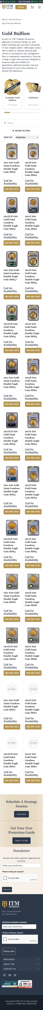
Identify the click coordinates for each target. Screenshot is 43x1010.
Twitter (15, 975)
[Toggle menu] (39, 7)
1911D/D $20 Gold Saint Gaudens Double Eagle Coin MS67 (11, 760)
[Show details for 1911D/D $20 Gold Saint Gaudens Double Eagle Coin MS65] (12, 527)
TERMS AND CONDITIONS (26, 1004)
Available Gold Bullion (12, 99)
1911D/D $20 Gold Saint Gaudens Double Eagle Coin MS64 (11, 437)
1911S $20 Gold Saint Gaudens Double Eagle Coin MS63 (32, 330)
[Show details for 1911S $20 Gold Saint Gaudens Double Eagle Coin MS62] (33, 205)
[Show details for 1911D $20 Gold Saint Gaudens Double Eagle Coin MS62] (33, 151)
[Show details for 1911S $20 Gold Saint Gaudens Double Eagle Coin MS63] (33, 312)
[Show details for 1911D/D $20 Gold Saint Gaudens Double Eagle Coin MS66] (12, 635)
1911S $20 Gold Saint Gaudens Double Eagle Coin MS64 (32, 437)
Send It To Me (21, 841)
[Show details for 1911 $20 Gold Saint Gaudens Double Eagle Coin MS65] (12, 473)
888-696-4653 (12, 189)
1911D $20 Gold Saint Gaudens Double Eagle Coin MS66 (32, 599)
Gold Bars (33, 98)
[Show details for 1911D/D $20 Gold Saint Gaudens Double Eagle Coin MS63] (12, 312)
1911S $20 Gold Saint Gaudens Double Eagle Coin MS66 (32, 653)
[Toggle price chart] (22, 1)
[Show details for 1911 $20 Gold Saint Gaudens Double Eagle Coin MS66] (12, 581)
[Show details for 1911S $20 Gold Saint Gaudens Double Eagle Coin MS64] (33, 420)
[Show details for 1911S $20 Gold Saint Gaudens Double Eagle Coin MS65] (33, 527)
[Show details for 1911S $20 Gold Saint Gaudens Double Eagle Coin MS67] (33, 742)
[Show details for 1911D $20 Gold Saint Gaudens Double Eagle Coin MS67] (33, 689)
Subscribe (7, 889)
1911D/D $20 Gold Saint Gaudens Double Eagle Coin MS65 (11, 545)
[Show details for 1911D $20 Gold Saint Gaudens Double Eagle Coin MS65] (33, 473)
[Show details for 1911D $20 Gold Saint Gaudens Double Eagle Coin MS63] (33, 258)
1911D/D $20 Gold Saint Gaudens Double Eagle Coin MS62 (11, 222)
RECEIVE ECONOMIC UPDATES (15, 922)
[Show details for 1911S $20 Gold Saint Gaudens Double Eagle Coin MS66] (33, 635)
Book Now (21, 814)
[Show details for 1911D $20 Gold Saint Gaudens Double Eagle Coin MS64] (33, 366)
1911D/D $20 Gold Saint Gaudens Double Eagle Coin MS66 (11, 653)
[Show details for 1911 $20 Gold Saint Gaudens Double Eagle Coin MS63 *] (12, 258)
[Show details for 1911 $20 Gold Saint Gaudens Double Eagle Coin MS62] (12, 151)
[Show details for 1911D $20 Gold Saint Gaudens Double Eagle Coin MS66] (33, 581)
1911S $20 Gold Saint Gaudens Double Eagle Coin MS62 (32, 222)
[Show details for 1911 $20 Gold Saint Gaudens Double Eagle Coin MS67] (12, 689)
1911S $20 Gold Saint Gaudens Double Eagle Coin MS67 (32, 760)
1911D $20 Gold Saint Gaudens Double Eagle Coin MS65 (32, 491)
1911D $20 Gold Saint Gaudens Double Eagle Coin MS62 (32, 169)
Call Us (21, 7)
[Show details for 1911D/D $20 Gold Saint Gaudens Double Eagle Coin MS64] (12, 420)
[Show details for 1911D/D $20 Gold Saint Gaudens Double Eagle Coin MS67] (12, 742)
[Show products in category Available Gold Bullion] (12, 87)
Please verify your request (13, 872)
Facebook (4, 975)
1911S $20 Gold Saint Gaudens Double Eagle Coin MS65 (32, 545)
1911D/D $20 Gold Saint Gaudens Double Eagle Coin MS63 (11, 330)
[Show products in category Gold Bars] (33, 87)
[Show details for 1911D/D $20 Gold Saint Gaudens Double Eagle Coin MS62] (12, 205)
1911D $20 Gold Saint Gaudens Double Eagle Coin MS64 (32, 384)
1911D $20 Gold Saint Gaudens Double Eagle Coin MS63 (32, 276)
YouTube (9, 975)
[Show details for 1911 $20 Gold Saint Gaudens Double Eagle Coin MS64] (12, 366)
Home (4, 19)
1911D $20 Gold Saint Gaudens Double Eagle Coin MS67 (32, 706)
